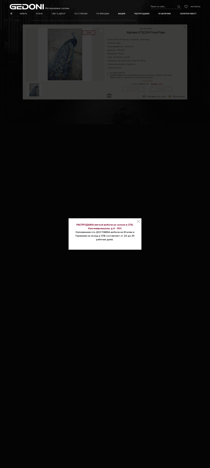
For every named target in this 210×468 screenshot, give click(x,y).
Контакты (195, 7)
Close (138, 221)
